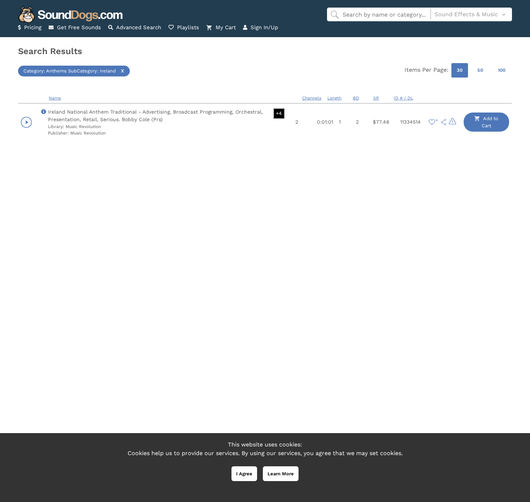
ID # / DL (403, 98)
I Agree (244, 473)
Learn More (281, 473)
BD (356, 98)
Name (55, 98)
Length (334, 98)
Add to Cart (490, 122)
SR (376, 98)
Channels (311, 98)
